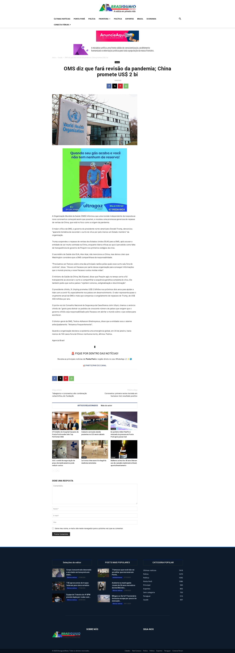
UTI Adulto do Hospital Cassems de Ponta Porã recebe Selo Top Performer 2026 (65, 434)
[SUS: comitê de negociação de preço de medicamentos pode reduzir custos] (65, 449)
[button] (180, 19)
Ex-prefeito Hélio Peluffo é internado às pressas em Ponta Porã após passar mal (122, 434)
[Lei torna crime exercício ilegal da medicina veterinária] (94, 449)
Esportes (129, 19)
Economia (151, 19)
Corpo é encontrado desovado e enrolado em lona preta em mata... (78, 572)
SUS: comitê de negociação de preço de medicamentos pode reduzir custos (63, 463)
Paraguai (167, 651)
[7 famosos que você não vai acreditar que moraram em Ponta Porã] (103, 573)
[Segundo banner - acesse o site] (117, 49)
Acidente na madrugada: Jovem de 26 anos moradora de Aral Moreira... (123, 585)
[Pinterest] (120, 86)
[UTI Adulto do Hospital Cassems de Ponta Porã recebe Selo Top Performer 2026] (65, 421)
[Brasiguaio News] (117, 8)
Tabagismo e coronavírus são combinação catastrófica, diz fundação (69, 394)
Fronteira (103, 19)
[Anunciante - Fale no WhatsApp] (95, 180)
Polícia (91, 19)
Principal (55, 429)
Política (118, 19)
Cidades (127, 651)
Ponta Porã (79, 19)
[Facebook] (109, 86)
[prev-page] (53, 470)
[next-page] (57, 470)
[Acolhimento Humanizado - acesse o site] (117, 36)
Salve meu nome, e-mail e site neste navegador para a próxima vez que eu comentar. (89, 528)
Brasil (140, 19)
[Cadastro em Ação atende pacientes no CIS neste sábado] (94, 421)
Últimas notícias (62, 19)
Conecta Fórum (177, 651)
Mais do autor (106, 405)
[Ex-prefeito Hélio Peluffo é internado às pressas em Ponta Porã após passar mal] (124, 421)
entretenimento (117, 577)
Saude (60, 57)
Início (54, 57)
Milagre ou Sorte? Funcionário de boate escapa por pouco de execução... (124, 598)
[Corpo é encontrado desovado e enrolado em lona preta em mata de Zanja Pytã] (58, 573)
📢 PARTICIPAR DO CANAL (94, 365)
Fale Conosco (136, 651)
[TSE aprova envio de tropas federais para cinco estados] (58, 586)
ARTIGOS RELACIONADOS (87, 405)
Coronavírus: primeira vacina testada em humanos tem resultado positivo (121, 394)
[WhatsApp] (125, 86)
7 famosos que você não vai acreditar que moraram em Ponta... (123, 572)
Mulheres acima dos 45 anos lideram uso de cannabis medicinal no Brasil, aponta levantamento (124, 463)
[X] (114, 86)
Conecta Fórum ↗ (62, 24)
